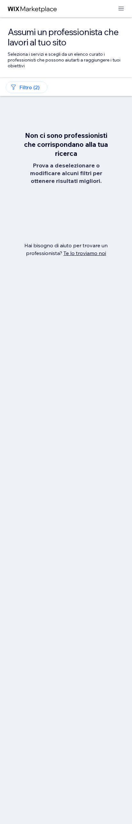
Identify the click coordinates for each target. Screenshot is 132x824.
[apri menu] (121, 9)
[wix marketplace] (32, 9)
